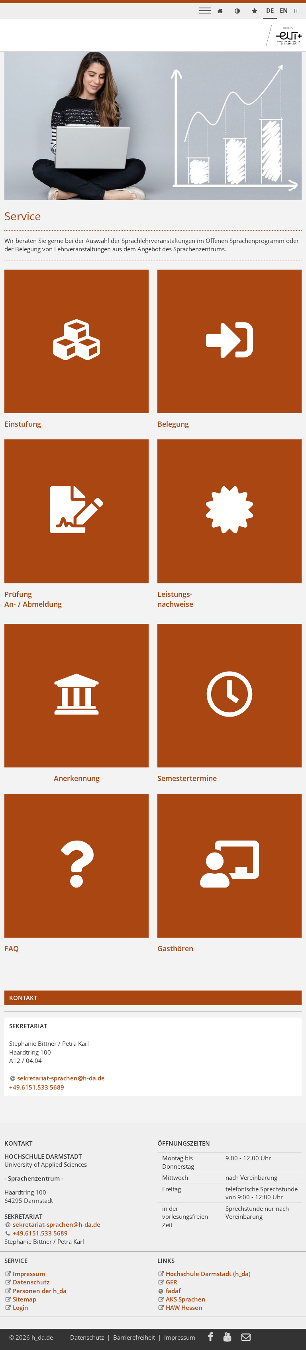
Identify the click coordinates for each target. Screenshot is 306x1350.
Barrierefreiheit (134, 1337)
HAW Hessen (184, 1307)
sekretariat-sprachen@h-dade (61, 1078)
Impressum (29, 1274)
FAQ (11, 948)
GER (171, 1282)
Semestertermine (187, 778)
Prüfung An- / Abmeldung (33, 599)
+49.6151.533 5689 (36, 1087)
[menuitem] (216, 1337)
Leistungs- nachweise (175, 599)
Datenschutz (31, 1282)
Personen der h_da (39, 1291)
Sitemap (24, 1299)
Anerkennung (77, 778)
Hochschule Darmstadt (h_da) (208, 1274)
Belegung (173, 424)
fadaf (173, 1291)
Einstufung (22, 424)
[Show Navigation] (205, 11)
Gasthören (175, 948)
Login (20, 1307)
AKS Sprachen (185, 1299)
